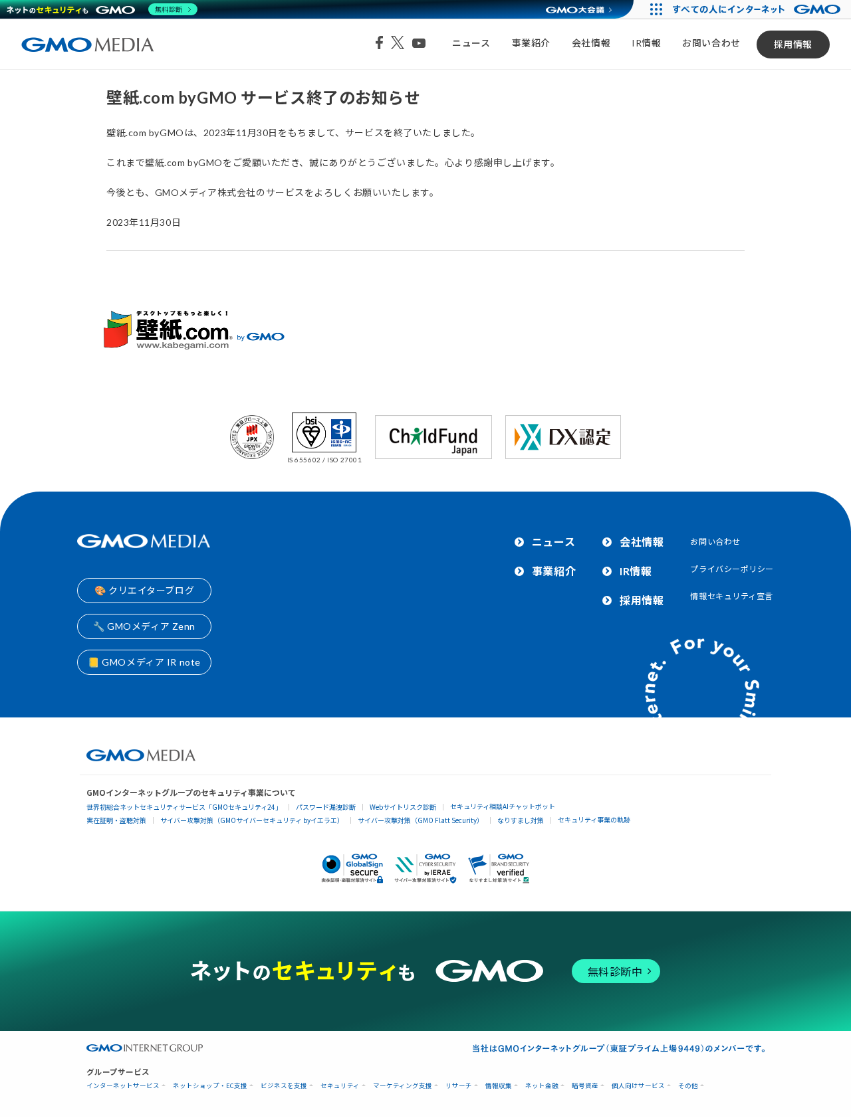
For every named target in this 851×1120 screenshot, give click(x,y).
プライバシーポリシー (732, 569)
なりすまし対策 (520, 820)
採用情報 (793, 44)
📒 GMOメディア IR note (144, 662)
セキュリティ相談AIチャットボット (502, 806)
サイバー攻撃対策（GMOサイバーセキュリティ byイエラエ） (252, 820)
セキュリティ (340, 1085)
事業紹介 (531, 42)
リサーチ (458, 1085)
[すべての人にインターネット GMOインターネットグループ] (758, 9)
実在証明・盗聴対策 (116, 820)
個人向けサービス (638, 1085)
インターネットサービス (123, 1085)
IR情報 (646, 42)
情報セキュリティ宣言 (731, 596)
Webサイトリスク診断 (403, 807)
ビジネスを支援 (284, 1085)
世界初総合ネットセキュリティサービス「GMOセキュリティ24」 (184, 807)
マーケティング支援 (402, 1085)
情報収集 (498, 1085)
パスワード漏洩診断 (326, 807)
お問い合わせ (711, 42)
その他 (688, 1085)
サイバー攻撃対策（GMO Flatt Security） (420, 820)
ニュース (471, 42)
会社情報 (591, 42)
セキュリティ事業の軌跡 (594, 819)
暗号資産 (585, 1085)
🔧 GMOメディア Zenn (144, 626)
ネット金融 (541, 1085)
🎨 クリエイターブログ (144, 590)
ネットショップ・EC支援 (210, 1085)
